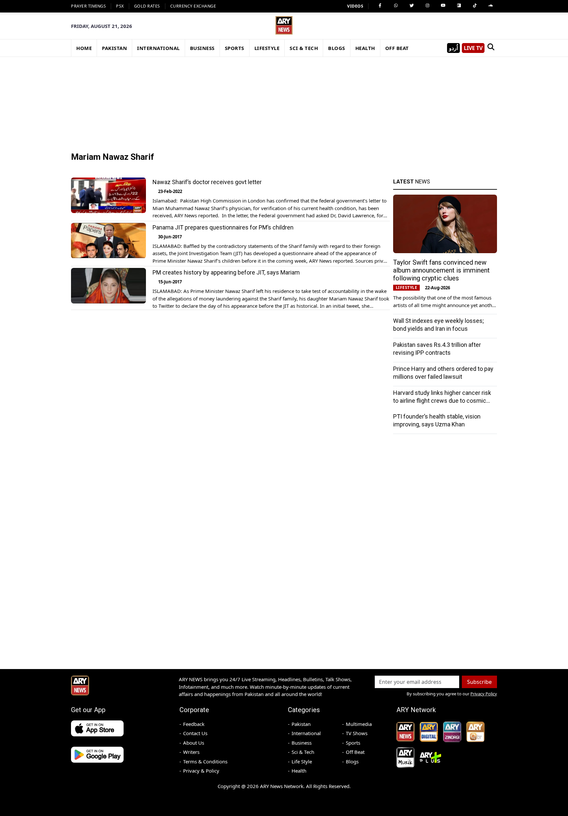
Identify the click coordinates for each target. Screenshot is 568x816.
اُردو (453, 48)
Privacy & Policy (201, 770)
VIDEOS (355, 6)
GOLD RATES (147, 6)
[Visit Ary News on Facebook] (380, 5)
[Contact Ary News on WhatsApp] (395, 5)
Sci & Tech (303, 752)
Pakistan (301, 724)
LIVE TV (473, 48)
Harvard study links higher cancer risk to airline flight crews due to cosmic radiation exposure (442, 400)
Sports (353, 742)
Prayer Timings (88, 6)
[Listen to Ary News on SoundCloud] (490, 5)
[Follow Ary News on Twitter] (411, 5)
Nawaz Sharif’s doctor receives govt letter (207, 182)
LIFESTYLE (267, 48)
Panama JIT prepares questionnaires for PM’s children (223, 227)
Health (299, 770)
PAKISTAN (114, 48)
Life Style (302, 761)
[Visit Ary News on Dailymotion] (458, 5)
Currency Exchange (193, 6)
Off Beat (355, 752)
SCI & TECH (304, 48)
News (411, 181)
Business (302, 742)
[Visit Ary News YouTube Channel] (443, 5)
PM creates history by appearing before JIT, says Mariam (226, 272)
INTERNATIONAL (158, 48)
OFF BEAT (397, 48)
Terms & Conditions (205, 761)
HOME (84, 48)
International (306, 733)
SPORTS (234, 48)
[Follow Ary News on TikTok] (474, 5)
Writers (191, 752)
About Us (193, 742)
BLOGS (336, 48)
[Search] (491, 48)
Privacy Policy (483, 694)
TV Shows (356, 733)
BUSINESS (202, 48)
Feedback (193, 724)
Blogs (352, 761)
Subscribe (479, 681)
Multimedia (359, 724)
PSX (120, 6)
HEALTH (365, 48)
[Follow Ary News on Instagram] (427, 5)
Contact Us (195, 733)
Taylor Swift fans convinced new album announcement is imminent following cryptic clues (441, 270)
